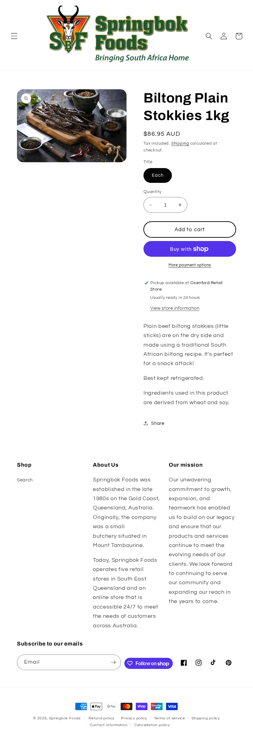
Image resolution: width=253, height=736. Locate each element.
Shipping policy (206, 718)
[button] (14, 36)
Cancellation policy (152, 725)
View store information (175, 308)
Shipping (180, 143)
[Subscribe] (113, 662)
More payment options (189, 265)
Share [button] (157, 423)
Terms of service (169, 718)
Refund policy (101, 718)
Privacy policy (134, 718)
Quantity (152, 191)
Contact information (109, 725)
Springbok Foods (65, 718)
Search (25, 479)
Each (158, 175)
